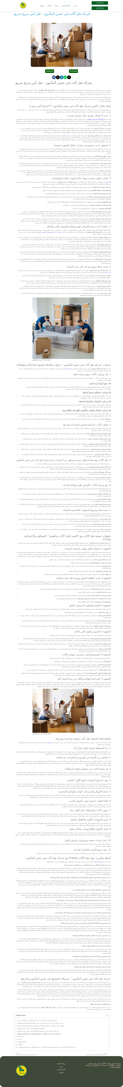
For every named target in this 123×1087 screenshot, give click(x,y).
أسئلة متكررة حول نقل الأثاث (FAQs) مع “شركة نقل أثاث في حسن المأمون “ (38, 1031)
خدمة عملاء (107, 272)
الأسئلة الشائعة (97, 862)
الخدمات (69, 368)
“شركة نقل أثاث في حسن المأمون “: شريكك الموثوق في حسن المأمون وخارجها (39, 1033)
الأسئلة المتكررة (21, 1042)
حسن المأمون (65, 135)
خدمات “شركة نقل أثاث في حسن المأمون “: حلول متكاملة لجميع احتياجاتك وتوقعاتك (40, 1023)
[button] (54, 77)
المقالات (20, 1044)
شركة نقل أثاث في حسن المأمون (96, 119)
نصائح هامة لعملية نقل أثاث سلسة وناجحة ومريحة (31, 1028)
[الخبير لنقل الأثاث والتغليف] (23, 5)
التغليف (109, 182)
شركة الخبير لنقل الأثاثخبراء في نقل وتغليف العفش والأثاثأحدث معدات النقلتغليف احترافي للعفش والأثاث (46, 1047)
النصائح (50, 742)
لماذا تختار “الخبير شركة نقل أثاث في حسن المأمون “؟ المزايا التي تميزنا (37, 1020)
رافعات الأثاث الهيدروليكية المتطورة (51, 232)
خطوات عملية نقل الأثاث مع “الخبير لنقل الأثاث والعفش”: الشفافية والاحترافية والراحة (40, 1025)
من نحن (19, 1039)
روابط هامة (20, 1036)
